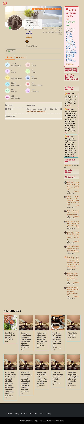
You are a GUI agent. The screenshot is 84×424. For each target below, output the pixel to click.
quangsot (76, 216)
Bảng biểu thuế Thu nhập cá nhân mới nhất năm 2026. (58, 376)
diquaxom (69, 39)
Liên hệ (48, 413)
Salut (77, 205)
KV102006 (73, 53)
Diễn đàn (24, 413)
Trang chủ (8, 413)
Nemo (74, 61)
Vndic (68, 53)
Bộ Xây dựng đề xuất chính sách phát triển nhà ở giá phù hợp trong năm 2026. (42, 377)
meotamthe (69, 51)
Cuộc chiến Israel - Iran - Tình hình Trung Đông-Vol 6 (73, 248)
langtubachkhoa (74, 268)
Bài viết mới (55, 9)
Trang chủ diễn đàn (41, 9)
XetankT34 (69, 37)
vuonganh (69, 45)
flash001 (72, 43)
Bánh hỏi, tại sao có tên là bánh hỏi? (10, 335)
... (73, 31)
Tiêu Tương (69, 49)
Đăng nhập (67, 165)
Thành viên (33, 413)
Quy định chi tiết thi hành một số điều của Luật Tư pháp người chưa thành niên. (57, 339)
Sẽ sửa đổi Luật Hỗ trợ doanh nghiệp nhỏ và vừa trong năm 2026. (73, 377)
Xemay (68, 41)
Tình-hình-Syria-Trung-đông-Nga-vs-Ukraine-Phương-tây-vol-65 (72, 291)
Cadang (68, 33)
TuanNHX (69, 61)
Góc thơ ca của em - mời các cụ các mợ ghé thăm (73, 223)
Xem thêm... (70, 64)
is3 (75, 51)
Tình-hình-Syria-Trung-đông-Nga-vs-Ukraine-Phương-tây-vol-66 (72, 276)
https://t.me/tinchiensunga (36, 111)
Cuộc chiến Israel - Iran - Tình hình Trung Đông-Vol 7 (73, 212)
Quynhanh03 (70, 55)
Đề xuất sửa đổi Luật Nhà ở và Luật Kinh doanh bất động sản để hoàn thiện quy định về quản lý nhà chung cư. (26, 381)
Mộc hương (72, 47)
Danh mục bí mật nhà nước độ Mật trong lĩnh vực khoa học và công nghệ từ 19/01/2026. (26, 339)
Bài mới (41, 413)
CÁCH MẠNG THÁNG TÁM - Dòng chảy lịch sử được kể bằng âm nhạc (73, 200)
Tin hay (16, 413)
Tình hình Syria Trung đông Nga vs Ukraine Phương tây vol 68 (73, 186)
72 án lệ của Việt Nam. (72, 334)
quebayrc (69, 59)
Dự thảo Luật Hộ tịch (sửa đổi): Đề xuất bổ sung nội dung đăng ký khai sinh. (42, 338)
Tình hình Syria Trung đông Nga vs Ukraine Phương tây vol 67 (73, 235)
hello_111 (69, 35)
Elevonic (76, 191)
